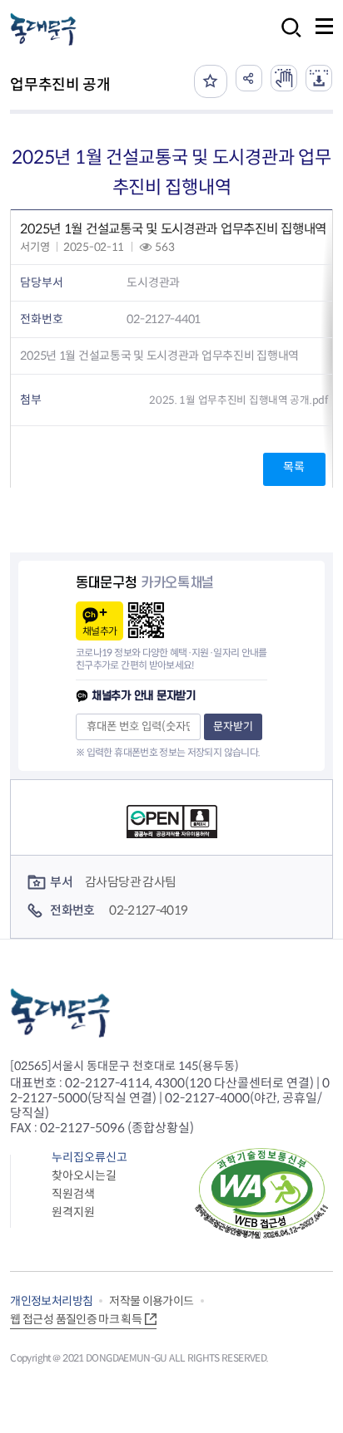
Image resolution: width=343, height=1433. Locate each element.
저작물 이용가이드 (151, 1300)
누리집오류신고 (89, 1157)
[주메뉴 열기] (324, 26)
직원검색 (73, 1193)
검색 (286, 39)
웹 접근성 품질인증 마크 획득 (76, 1319)
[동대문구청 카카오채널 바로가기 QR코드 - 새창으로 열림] (146, 620)
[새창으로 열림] (284, 78)
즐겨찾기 (210, 81)
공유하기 (249, 78)
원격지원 (73, 1212)
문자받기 (233, 726)
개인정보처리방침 (51, 1300)
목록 (293, 466)
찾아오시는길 (84, 1175)
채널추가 (99, 631)
